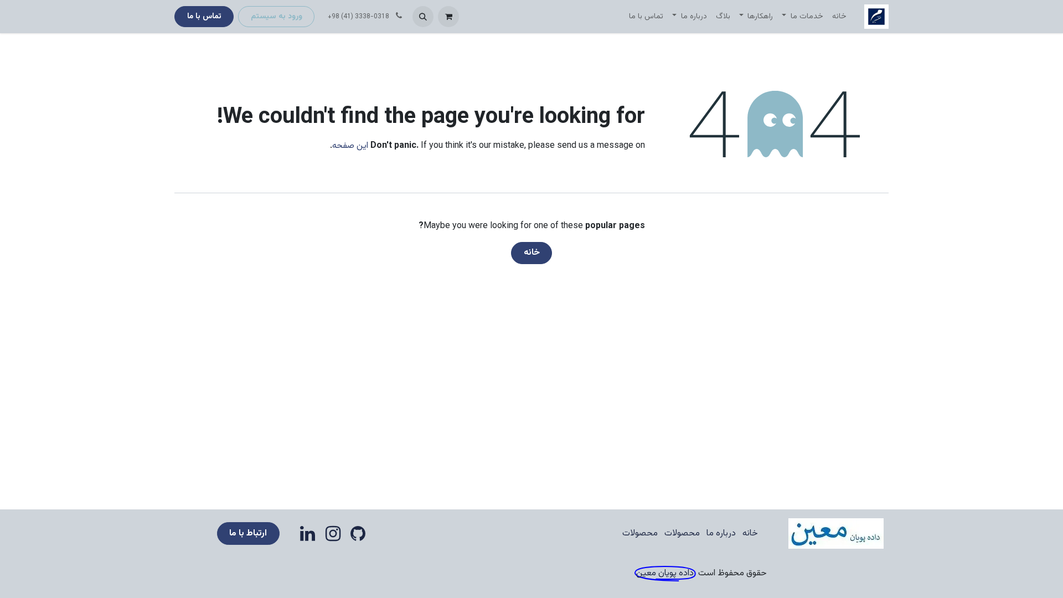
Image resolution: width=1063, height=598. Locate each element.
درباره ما (721, 533)
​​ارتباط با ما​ (248, 533)
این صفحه (350, 146)
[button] (423, 16)
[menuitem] (839, 17)
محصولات (682, 533)
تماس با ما (204, 17)
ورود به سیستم (276, 17)
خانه (532, 253)
